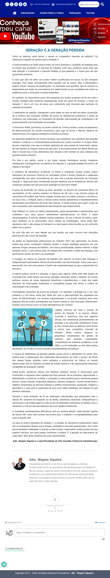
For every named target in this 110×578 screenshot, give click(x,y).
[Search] (102, 4)
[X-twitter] (12, 4)
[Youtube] (25, 4)
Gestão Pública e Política (52, 13)
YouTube (90, 13)
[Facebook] (20, 4)
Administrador (28, 13)
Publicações (75, 13)
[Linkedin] (16, 4)
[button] (3, 31)
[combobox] (88, 4)
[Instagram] (7, 4)
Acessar (101, 522)
